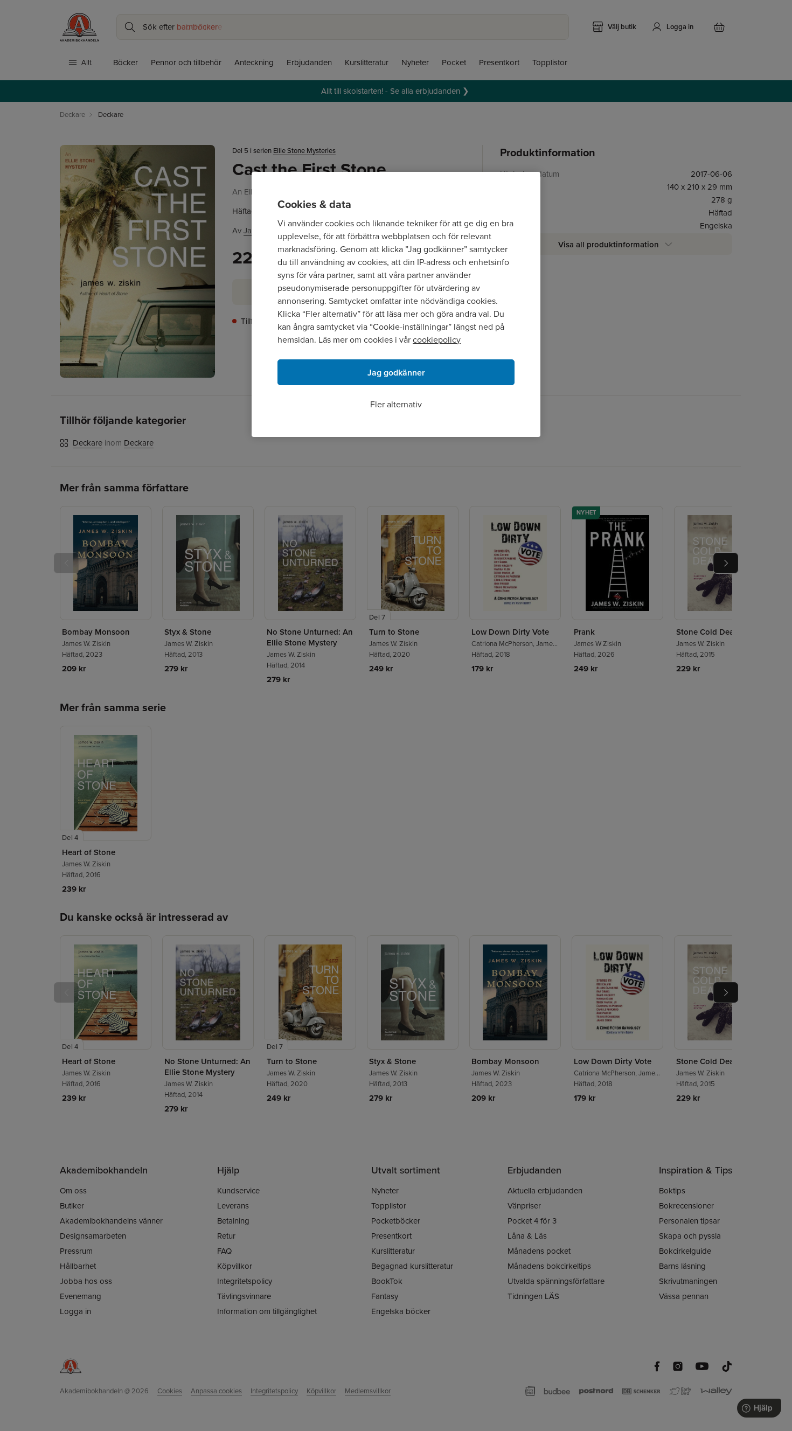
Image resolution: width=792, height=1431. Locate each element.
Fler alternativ (396, 404)
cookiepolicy (437, 340)
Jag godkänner (396, 372)
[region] (396, 304)
